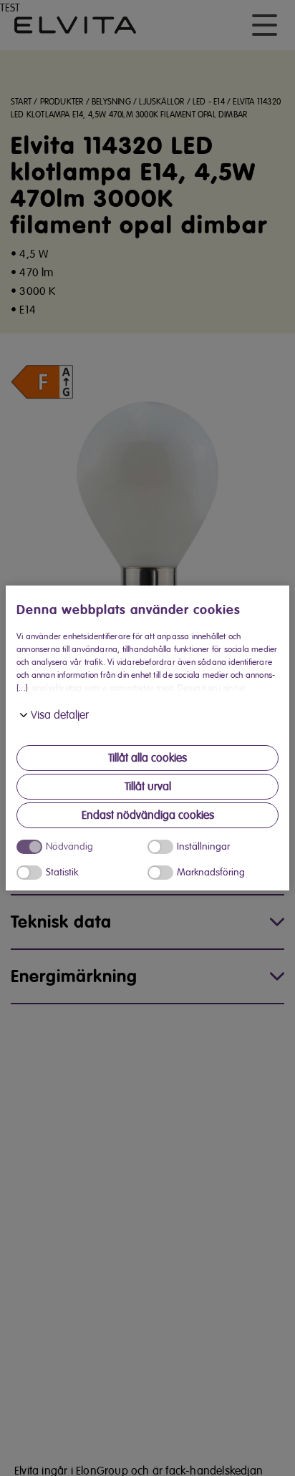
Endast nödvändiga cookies (148, 815)
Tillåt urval (148, 787)
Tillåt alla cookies (147, 758)
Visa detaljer (60, 715)
